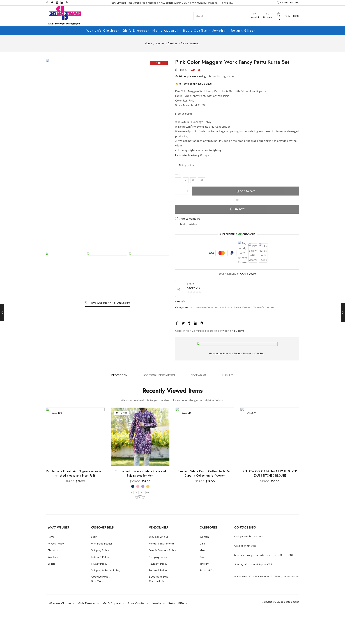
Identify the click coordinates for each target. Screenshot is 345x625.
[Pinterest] (66, 2)
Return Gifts (242, 31)
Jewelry (219, 31)
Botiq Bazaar (291, 601)
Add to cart (247, 191)
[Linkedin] (62, 2)
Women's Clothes (167, 43)
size (177, 174)
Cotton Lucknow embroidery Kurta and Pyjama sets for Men (140, 473)
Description (119, 375)
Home (148, 43)
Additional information (159, 375)
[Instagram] (57, 2)
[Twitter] (52, 2)
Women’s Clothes (102, 31)
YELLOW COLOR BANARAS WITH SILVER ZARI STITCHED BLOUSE (270, 473)
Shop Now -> (228, 2)
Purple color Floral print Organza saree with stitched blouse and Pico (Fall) (75, 473)
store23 (193, 288)
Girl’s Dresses (135, 31)
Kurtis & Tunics (223, 307)
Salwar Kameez (190, 43)
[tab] (119, 375)
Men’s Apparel (165, 31)
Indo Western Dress (201, 307)
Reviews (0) (198, 375)
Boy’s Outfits (195, 31)
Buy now (239, 209)
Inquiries (228, 375)
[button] (112, 2)
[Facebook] (47, 2)
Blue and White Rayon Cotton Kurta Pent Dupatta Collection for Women (205, 473)
